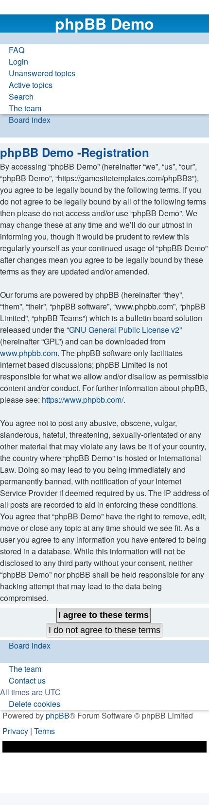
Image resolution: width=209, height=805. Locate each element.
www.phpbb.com (28, 353)
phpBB (58, 715)
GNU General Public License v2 (124, 329)
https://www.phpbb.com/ (82, 399)
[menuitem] (12, 50)
